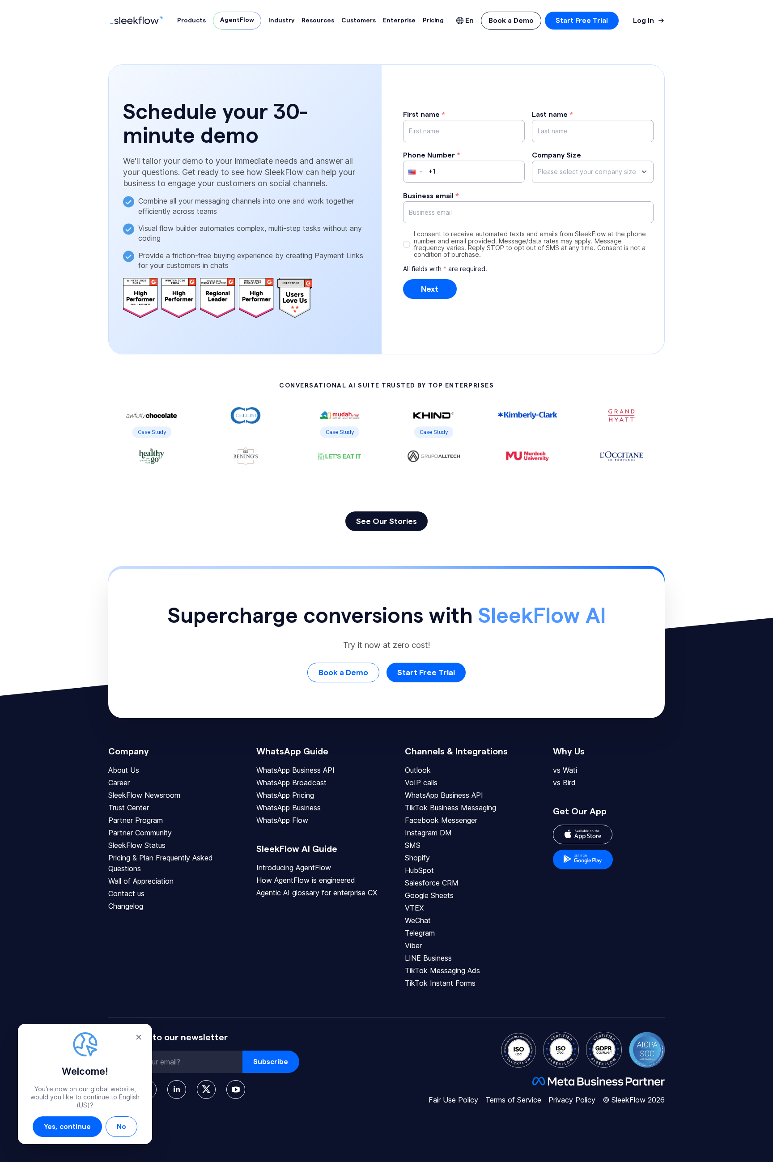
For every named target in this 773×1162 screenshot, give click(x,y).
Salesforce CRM (432, 882)
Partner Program (135, 820)
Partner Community (140, 832)
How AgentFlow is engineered (305, 880)
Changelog (125, 906)
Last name (552, 114)
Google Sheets (429, 895)
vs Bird (564, 782)
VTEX (414, 907)
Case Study (151, 432)
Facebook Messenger (441, 820)
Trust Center (128, 807)
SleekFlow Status (137, 845)
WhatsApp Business (288, 807)
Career (119, 782)
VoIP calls (421, 782)
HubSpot (419, 870)
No (121, 1126)
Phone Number (431, 155)
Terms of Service (513, 1099)
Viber (413, 945)
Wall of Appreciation (141, 881)
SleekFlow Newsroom (144, 795)
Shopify (417, 857)
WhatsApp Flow (282, 820)
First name (424, 114)
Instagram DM (428, 832)
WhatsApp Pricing (285, 795)
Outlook (418, 770)
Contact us (126, 893)
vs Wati (565, 770)
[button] (411, 172)
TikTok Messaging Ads (442, 970)
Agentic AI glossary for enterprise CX (316, 892)
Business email (431, 196)
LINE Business (428, 957)
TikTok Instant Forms (440, 983)
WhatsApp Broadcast (291, 782)
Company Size (556, 155)
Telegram (420, 932)
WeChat (418, 920)
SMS (412, 845)
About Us (123, 770)
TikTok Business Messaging (450, 807)
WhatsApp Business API (295, 770)
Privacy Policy (571, 1099)
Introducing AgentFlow (293, 867)
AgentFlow (237, 20)
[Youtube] (235, 1089)
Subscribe (270, 1061)
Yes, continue (67, 1126)
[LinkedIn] (176, 1089)
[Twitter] (206, 1089)
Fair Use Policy (453, 1099)
